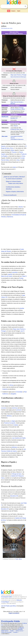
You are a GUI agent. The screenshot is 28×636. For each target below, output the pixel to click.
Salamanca (10, 217)
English (18, 11)
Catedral (16, 425)
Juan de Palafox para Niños (8, 606)
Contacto (15, 632)
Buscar (25, 6)
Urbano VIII (4, 297)
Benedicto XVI (14, 118)
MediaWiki (20, 629)
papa (23, 295)
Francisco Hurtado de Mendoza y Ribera (18, 108)
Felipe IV (24, 276)
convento (3, 408)
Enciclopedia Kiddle (6, 597)
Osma (23, 156)
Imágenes (13, 11)
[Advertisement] (14, 17)
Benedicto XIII (14, 496)
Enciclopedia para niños (7, 28)
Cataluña (4, 389)
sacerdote (14, 272)
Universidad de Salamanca (17, 139)
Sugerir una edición (14, 613)
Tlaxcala (14, 152)
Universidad (19, 392)
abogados (13, 394)
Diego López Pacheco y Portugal (18, 75)
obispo (12, 150)
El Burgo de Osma (15, 129)
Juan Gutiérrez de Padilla (19, 438)
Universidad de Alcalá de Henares (16, 137)
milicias (11, 385)
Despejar (22, 6)
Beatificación (5, 116)
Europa (21, 278)
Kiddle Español (4, 630)
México (20, 559)
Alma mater (5, 136)
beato (14, 167)
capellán (10, 274)
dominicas (15, 408)
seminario (18, 410)
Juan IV (22, 331)
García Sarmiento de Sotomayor (18, 77)
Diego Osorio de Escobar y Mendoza (17, 102)
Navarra (16, 125)
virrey (17, 160)
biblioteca (9, 416)
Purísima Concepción (10, 423)
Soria (21, 129)
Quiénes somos (19, 630)
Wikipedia (21, 627)
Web (9, 11)
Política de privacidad (6, 632)
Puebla (16, 559)
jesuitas (22, 308)
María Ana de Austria (6, 276)
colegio (13, 421)
